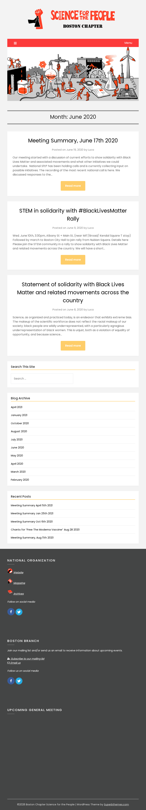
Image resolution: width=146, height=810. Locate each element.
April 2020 (17, 464)
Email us (15, 663)
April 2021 (16, 407)
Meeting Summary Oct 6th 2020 (32, 521)
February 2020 (20, 480)
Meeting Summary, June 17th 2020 (73, 140)
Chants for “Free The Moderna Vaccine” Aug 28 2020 (45, 529)
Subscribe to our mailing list (27, 658)
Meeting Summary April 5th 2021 (32, 505)
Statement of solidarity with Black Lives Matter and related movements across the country (73, 292)
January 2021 (19, 415)
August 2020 (19, 431)
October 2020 (20, 423)
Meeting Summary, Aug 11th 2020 (32, 537)
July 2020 (17, 439)
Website (18, 572)
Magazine (19, 583)
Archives (18, 593)
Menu (128, 43)
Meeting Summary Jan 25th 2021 (32, 513)
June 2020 (17, 447)
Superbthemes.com (116, 804)
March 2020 (18, 472)
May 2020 (17, 455)
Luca (91, 149)
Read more (73, 186)
